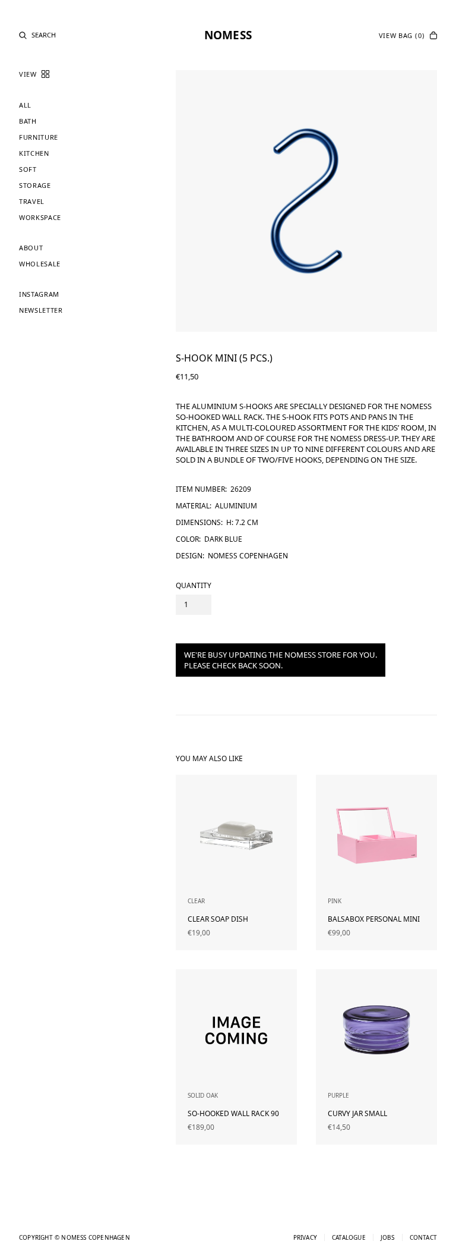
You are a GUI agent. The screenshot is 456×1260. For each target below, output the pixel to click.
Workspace (40, 217)
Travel (32, 201)
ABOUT (31, 247)
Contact (423, 1237)
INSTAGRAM (39, 294)
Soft (28, 169)
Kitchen (34, 153)
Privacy (305, 1237)
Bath (28, 121)
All (25, 105)
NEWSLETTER (41, 310)
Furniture (38, 137)
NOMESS (228, 35)
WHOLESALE (40, 263)
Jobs (388, 1237)
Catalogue (349, 1237)
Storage (35, 185)
